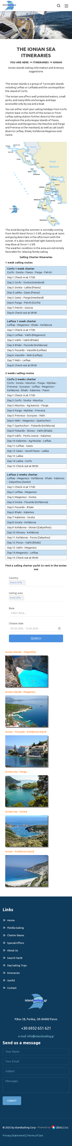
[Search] (58, 5)
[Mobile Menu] (66, 5)
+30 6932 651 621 (36, 1028)
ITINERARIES (41, 62)
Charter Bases (15, 935)
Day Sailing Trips (17, 965)
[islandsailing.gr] (9, 5)
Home (11, 920)
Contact (12, 987)
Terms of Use (35, 1135)
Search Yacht (15, 957)
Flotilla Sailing (15, 927)
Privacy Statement (14, 1135)
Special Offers (15, 942)
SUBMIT (12, 1100)
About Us (12, 950)
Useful (11, 980)
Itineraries (13, 972)
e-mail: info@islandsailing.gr (36, 1036)
